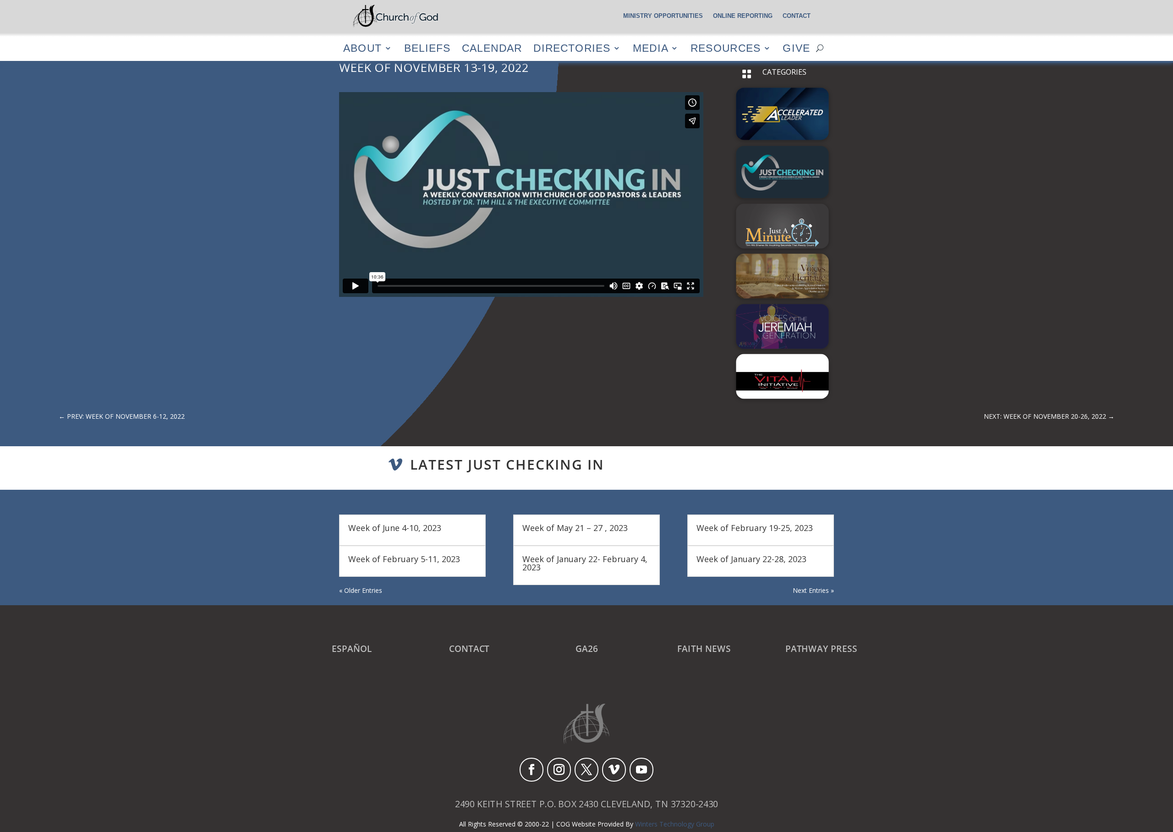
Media (651, 48)
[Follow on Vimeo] (614, 770)
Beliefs (427, 48)
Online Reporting (743, 16)
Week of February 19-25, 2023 (754, 527)
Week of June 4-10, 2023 (394, 527)
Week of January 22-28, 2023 (751, 558)
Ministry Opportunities (663, 16)
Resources (726, 48)
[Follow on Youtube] (641, 770)
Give (796, 48)
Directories (571, 48)
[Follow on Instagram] (559, 770)
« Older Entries (360, 590)
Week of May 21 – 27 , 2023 (575, 527)
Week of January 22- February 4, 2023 (584, 563)
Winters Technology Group (674, 824)
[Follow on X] (586, 770)
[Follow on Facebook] (531, 770)
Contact (797, 16)
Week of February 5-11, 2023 (404, 558)
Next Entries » (813, 590)
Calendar (492, 48)
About (362, 48)
